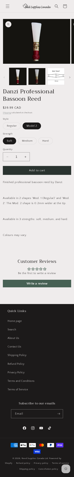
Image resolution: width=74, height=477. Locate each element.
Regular (14, 126)
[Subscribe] (58, 413)
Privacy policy (41, 463)
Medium (29, 141)
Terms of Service (18, 389)
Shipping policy (27, 469)
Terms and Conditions (21, 381)
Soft (9, 140)
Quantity (8, 149)
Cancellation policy (48, 469)
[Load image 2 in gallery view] (36, 76)
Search (12, 329)
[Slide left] (4, 77)
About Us (13, 338)
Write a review (37, 283)
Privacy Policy (16, 372)
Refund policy (23, 463)
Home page (15, 321)
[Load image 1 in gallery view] (17, 76)
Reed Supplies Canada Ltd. (35, 458)
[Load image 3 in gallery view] (56, 76)
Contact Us (14, 346)
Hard (47, 141)
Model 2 (32, 125)
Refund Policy (16, 363)
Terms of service (60, 463)
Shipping (7, 113)
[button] (7, 6)
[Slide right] (70, 77)
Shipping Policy (17, 355)
